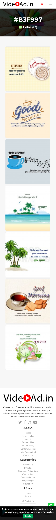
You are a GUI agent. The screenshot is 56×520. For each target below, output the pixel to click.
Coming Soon (28, 474)
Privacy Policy (28, 436)
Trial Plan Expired (28, 452)
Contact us (28, 455)
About (28, 439)
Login (28, 493)
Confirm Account (28, 449)
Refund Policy (28, 445)
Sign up (28, 496)
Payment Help (28, 442)
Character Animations (28, 471)
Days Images (28, 481)
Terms (28, 433)
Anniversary (28, 464)
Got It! (28, 516)
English (28, 501)
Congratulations (28, 477)
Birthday (28, 468)
